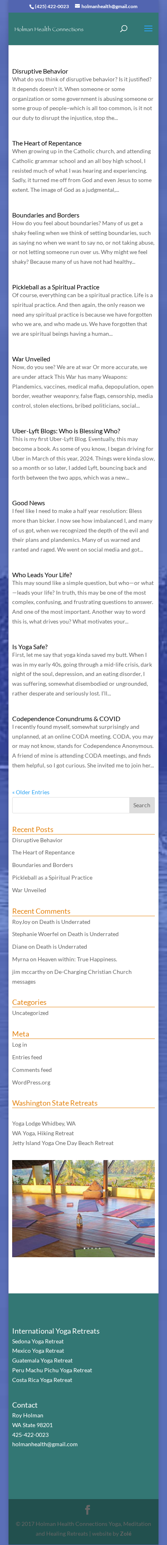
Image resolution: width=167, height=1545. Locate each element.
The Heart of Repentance (46, 143)
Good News (28, 502)
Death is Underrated (64, 921)
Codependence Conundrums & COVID (66, 718)
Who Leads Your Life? (42, 574)
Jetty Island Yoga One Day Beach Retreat (62, 1142)
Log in (19, 1044)
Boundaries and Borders (45, 215)
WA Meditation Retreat (41, 1113)
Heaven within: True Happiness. (77, 959)
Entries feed (27, 1057)
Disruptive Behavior (40, 71)
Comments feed (32, 1069)
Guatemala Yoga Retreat (42, 1360)
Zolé (125, 1533)
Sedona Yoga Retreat (38, 1341)
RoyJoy (21, 921)
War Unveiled (31, 359)
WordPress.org (31, 1082)
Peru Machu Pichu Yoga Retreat (52, 1370)
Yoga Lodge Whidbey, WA (44, 1123)
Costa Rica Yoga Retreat (42, 1379)
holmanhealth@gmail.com (45, 1444)
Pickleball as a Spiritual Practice (55, 287)
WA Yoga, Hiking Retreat (43, 1133)
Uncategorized (30, 1012)
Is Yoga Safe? (29, 646)
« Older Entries (30, 792)
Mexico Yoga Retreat (38, 1350)
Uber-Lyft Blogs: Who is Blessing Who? (66, 431)
